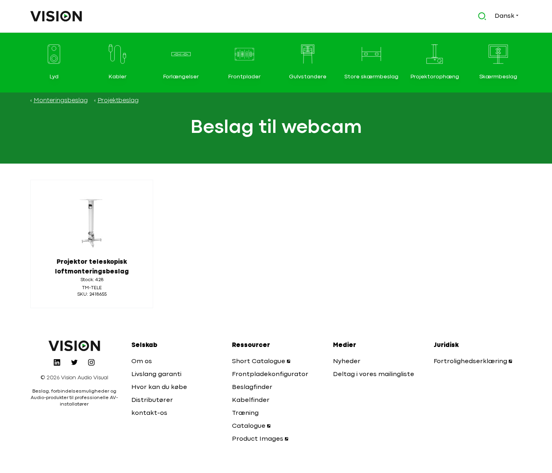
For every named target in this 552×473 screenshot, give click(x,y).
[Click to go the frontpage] (56, 16)
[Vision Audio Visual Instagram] (91, 362)
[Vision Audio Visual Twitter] (74, 362)
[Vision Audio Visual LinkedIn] (57, 362)
